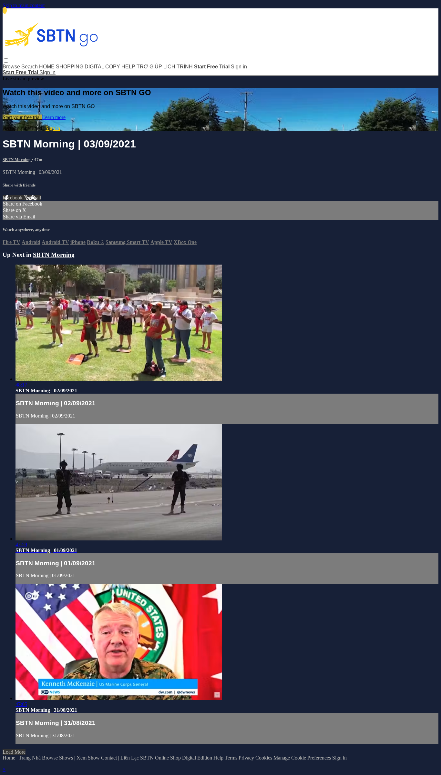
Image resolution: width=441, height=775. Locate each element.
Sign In (47, 72)
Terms (232, 757)
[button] (6, 60)
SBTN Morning (17, 159)
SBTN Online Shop (160, 757)
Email (35, 197)
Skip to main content (24, 5)
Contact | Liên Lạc (120, 757)
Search (30, 66)
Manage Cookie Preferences (302, 757)
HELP (128, 66)
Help (219, 757)
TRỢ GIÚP (149, 66)
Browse (12, 66)
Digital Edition (197, 757)
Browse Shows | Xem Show (71, 757)
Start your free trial (22, 117)
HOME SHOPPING (61, 66)
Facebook (13, 197)
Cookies (264, 757)
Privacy (247, 757)
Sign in (239, 66)
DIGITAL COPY (102, 66)
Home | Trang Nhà (22, 757)
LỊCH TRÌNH (178, 66)
